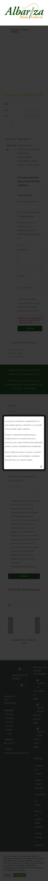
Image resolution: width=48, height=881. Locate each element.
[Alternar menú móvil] (43, 21)
